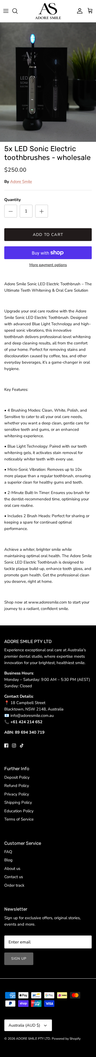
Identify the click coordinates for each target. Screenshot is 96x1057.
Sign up (18, 958)
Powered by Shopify (66, 1038)
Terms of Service (19, 819)
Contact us (13, 876)
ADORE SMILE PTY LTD (33, 1038)
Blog (8, 860)
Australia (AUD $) (24, 1025)
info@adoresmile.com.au (32, 715)
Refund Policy (16, 785)
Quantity (12, 199)
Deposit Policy (17, 777)
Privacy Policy (16, 794)
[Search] (17, 11)
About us (12, 868)
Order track (14, 885)
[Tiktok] (22, 745)
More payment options (48, 265)
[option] (48, 82)
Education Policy (19, 811)
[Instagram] (14, 745)
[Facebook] (6, 745)
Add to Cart (48, 234)
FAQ (8, 851)
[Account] (78, 11)
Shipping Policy (18, 802)
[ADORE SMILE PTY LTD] (48, 11)
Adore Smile (21, 181)
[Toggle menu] (6, 11)
